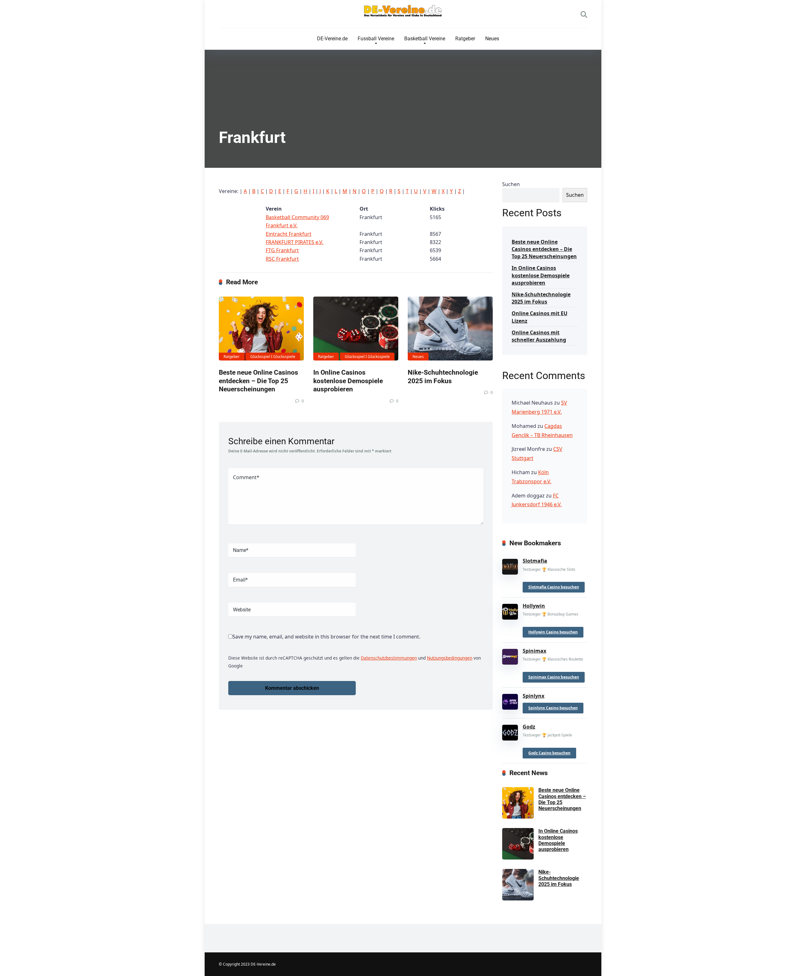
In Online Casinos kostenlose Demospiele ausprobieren (348, 380)
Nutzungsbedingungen (449, 658)
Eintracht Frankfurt (288, 233)
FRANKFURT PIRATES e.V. (294, 242)
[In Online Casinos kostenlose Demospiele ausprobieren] (355, 328)
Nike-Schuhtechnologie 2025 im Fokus (443, 376)
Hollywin (534, 605)
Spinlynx (533, 695)
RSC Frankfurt (282, 258)
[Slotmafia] (510, 565)
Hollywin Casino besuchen (553, 632)
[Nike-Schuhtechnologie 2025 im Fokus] (450, 328)
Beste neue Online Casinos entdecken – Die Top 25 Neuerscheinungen (258, 380)
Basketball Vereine (424, 39)
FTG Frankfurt (282, 250)
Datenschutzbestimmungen (389, 658)
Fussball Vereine (376, 39)
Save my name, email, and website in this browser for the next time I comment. (326, 636)
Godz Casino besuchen (549, 753)
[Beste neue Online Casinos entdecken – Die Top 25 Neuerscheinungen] (261, 328)
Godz (529, 726)
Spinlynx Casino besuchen (553, 708)
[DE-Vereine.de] (403, 12)
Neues (492, 39)
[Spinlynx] (510, 700)
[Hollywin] (510, 610)
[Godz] (510, 731)
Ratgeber (465, 39)
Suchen (511, 184)
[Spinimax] (510, 655)
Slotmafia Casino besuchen (553, 587)
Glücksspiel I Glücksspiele (272, 356)
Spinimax (534, 650)
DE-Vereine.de (332, 39)
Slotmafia (535, 560)
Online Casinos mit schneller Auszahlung (539, 336)
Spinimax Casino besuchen (553, 677)
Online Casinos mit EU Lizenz (539, 317)
